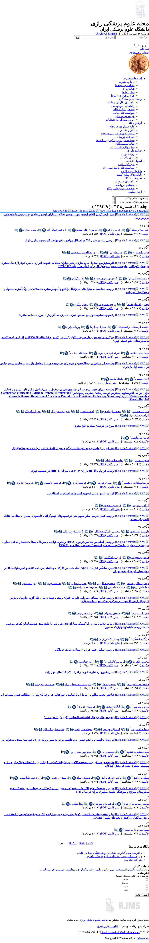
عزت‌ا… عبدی (140, 613)
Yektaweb (143, 938)
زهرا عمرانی (29, 583)
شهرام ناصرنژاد (60, 411)
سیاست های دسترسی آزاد (118, 167)
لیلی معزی (29, 229)
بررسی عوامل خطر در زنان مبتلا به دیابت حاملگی (84, 649)
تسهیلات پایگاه (133, 178)
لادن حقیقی (142, 378)
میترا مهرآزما (98, 326)
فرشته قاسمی (52, 482)
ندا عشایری (54, 583)
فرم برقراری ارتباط (122, 95)
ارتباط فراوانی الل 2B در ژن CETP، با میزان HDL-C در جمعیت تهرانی (72, 470)
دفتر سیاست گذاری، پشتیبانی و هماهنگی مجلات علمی (109, 852)
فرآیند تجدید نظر (124, 116)
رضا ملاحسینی (140, 729)
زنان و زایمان (101, 869)
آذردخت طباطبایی (29, 777)
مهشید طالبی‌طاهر (138, 583)
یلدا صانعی (76, 803)
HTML (73, 843)
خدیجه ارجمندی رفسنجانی (133, 326)
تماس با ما (128, 92)
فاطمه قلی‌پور (116, 587)
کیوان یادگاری (112, 557)
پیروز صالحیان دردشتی (84, 252)
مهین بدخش (108, 684)
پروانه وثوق (73, 326)
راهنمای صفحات (124, 181)
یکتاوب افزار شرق (108, 926)
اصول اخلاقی (134, 160)
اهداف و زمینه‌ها (124, 85)
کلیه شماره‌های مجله (122, 126)
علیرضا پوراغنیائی (53, 729)
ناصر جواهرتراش (111, 777)
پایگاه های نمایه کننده (129, 174)
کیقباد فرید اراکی (73, 531)
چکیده (145, 233)
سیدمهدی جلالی (139, 352)
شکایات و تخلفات (131, 171)
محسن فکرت (141, 661)
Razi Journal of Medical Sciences (120, 932)
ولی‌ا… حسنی (140, 411)
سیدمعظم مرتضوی (137, 751)
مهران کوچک (33, 411)
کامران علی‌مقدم (86, 229)
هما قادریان (142, 587)
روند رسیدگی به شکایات (120, 119)
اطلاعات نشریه (132, 78)
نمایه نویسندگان (125, 143)
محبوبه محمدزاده (87, 587)
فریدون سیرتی (140, 557)
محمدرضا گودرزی (138, 684)
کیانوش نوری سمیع (105, 278)
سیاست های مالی (123, 112)
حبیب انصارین (140, 252)
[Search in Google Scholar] (128, 230)
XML (82, 843)
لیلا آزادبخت (113, 706)
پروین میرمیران (139, 706)
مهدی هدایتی (104, 482)
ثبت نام (144, 48)
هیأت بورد (128, 88)
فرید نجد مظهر (112, 505)
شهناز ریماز (83, 777)
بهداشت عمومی (65, 869)
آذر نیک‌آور (78, 278)
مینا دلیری (116, 252)
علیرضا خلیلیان (114, 460)
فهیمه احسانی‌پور (139, 278)
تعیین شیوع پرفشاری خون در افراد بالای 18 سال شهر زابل (79, 672)
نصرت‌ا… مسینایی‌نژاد (78, 684)
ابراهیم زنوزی (141, 505)
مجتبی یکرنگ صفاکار (107, 531)
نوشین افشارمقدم (138, 304)
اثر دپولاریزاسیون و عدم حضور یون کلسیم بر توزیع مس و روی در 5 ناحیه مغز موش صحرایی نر (58, 739)
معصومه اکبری (106, 583)
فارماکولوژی (84, 869)
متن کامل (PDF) (110, 233)
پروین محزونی (107, 304)
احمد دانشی (87, 411)
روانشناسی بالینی (138, 869)
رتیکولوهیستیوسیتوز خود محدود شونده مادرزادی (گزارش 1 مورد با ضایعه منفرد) (66, 314)
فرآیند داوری (134, 150)
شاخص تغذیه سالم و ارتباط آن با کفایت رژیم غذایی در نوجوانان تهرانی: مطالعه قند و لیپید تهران (57, 694)
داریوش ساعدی (139, 531)
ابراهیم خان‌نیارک (139, 415)
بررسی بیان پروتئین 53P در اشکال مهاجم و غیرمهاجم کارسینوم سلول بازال (69, 240)
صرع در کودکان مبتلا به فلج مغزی (94, 425)
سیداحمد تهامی (83, 729)
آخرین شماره (126, 129)
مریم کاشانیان (113, 661)
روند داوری (127, 154)
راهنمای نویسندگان (130, 99)
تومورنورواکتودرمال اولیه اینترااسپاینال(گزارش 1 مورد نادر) (79, 717)
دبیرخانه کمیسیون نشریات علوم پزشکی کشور (114, 856)
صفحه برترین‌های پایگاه (120, 188)
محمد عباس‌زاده (44, 684)
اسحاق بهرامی (111, 729)
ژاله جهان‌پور (86, 661)
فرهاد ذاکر (113, 229)
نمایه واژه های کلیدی (122, 147)
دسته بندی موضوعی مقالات (117, 133)
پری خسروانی (84, 613)
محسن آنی (107, 751)
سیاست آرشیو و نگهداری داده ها (115, 140)
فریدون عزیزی (25, 482)
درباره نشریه (126, 81)
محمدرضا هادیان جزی (136, 803)
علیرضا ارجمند (140, 229)
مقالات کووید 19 (124, 136)
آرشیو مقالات (134, 123)
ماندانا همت (117, 378)
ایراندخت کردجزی (109, 352)
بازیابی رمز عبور (139, 52)
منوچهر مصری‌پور (80, 751)
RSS (90, 843)
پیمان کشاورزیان (109, 638)
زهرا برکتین (81, 304)
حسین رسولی (112, 613)
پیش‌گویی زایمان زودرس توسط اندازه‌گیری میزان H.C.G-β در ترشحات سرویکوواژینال (63, 448)
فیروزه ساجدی (102, 803)
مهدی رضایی (78, 583)
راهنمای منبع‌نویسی (122, 105)
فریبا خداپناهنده (140, 437)
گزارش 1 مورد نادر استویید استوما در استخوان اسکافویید (80, 493)
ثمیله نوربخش (141, 777)
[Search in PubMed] (123, 230)
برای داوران (127, 157)
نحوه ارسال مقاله (123, 109)
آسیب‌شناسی (119, 869)
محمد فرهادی (112, 411)
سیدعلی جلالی (79, 352)
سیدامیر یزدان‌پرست (136, 829)
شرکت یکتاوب (133, 859)
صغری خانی (141, 460)
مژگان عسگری (139, 638)
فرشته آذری (79, 482)
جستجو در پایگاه (124, 184)
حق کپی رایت (126, 164)
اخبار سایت (135, 191)
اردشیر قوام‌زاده (56, 229)
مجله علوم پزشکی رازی (93, 919)
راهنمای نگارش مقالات (120, 102)
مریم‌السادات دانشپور (136, 482)
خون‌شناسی (47, 869)
